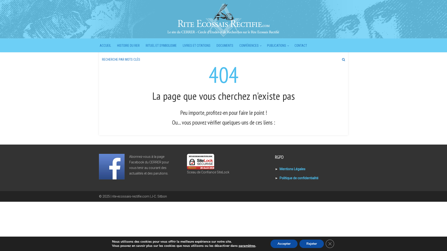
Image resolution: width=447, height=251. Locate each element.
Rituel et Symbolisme (161, 45)
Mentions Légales (292, 169)
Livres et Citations (196, 45)
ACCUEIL (105, 45)
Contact (301, 45)
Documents (225, 45)
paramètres (247, 246)
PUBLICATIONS (276, 45)
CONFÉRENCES (249, 45)
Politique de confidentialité (299, 178)
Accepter (284, 243)
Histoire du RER (128, 45)
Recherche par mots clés (121, 59)
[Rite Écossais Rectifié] (223, 19)
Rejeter (311, 243)
